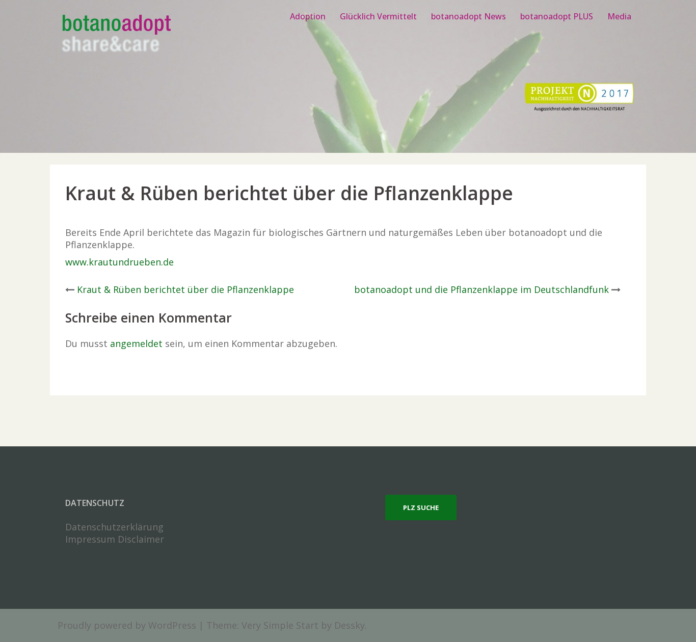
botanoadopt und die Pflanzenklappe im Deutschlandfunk (481, 289)
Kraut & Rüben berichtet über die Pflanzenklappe (185, 289)
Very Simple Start (280, 625)
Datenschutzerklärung (114, 527)
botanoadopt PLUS (556, 16)
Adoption (308, 16)
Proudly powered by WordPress (127, 625)
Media (619, 16)
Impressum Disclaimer (114, 539)
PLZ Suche (421, 507)
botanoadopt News (468, 16)
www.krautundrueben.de (119, 262)
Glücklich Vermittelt (378, 16)
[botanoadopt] (116, 35)
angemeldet (136, 343)
